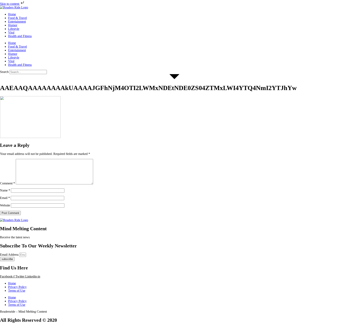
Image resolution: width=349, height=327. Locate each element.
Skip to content (10, 3)
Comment (7, 183)
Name (5, 190)
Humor (12, 25)
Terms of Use (16, 290)
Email (5, 198)
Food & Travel (17, 18)
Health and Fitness (20, 36)
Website (5, 205)
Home (12, 14)
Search (4, 72)
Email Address (9, 254)
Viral (11, 32)
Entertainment (17, 21)
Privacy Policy (17, 287)
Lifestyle (13, 28)
